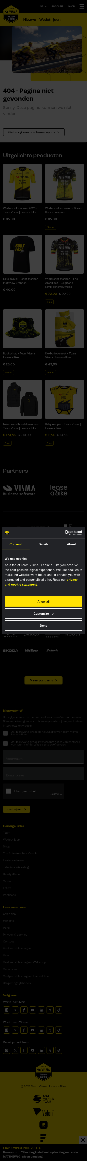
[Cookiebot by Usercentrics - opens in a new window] (64, 533)
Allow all (43, 601)
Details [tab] (44, 544)
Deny (43, 625)
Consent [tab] (16, 544)
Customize (41, 613)
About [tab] (71, 544)
